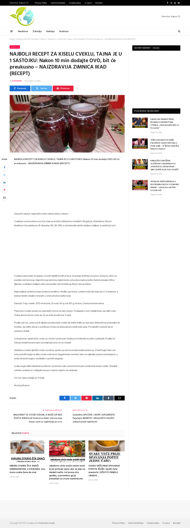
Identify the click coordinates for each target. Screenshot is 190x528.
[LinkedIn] (4, 182)
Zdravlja (37, 31)
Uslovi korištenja (58, 3)
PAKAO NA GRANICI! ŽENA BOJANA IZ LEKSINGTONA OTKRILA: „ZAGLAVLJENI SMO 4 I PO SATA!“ (164, 124)
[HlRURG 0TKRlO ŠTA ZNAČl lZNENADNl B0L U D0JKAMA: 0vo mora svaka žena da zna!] (28, 451)
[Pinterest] (4, 190)
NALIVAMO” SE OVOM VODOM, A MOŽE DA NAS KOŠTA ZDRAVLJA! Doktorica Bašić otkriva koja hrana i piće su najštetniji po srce (38, 418)
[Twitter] (4, 175)
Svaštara (63, 31)
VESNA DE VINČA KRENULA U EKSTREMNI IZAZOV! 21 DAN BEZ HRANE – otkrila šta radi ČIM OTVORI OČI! (164, 186)
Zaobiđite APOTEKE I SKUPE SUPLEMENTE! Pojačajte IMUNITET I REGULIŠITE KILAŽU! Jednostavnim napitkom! (94, 418)
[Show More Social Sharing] (77, 88)
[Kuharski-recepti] (22, 16)
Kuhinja (50, 31)
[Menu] (11, 31)
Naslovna (23, 31)
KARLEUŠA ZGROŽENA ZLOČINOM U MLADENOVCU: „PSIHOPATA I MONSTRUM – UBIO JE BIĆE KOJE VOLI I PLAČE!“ (164, 165)
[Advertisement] (67, 190)
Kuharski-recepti (47, 523)
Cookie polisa (75, 3)
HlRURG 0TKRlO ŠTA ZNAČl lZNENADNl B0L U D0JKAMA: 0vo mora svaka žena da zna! (27, 469)
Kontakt (98, 3)
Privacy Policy (41, 3)
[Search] (179, 31)
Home (12, 39)
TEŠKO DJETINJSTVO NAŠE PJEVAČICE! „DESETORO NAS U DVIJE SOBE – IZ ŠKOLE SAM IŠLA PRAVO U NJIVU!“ (164, 145)
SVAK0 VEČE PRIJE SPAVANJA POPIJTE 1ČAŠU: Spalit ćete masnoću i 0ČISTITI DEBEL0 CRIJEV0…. (104, 470)
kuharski (17, 81)
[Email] (4, 198)
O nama (88, 3)
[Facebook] (4, 167)
